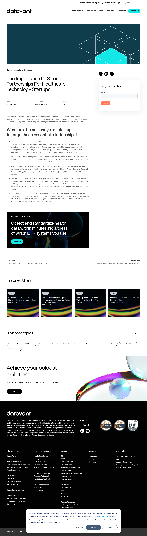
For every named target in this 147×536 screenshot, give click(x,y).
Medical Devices (12, 484)
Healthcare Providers (14, 461)
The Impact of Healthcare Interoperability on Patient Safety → (116, 263)
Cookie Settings (77, 527)
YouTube (88, 431)
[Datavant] (19, 11)
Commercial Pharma (14, 481)
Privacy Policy (103, 516)
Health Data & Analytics (15, 490)
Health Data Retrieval (42, 479)
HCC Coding (38, 490)
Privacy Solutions (40, 462)
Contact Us (134, 11)
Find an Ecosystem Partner (125, 456)
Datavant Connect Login (112, 3)
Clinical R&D (11, 479)
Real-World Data (14, 344)
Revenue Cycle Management (90, 344)
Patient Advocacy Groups (16, 501)
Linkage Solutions (40, 459)
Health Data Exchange (22, 70)
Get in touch (84, 425)
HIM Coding (38, 487)
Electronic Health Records (48, 344)
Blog (8, 70)
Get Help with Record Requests (127, 465)
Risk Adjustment (14, 349)
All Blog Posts (66, 459)
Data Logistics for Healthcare (71, 505)
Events (63, 493)
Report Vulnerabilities (123, 468)
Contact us (17, 241)
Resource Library (67, 488)
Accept (93, 527)
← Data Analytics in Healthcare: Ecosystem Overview (27, 263)
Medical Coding (110, 344)
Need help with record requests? (90, 3)
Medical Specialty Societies (16, 498)
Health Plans (11, 456)
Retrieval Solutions (40, 465)
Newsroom (92, 462)
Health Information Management (18, 464)
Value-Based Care (13, 470)
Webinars (64, 496)
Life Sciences (11, 476)
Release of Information (42, 476)
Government (11, 496)
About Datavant (94, 456)
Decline (110, 527)
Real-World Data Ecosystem (44, 467)
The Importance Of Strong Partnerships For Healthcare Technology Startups (36, 84)
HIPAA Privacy (30, 344)
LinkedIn (82, 431)
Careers (91, 459)
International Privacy (128, 344)
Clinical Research (69, 344)
